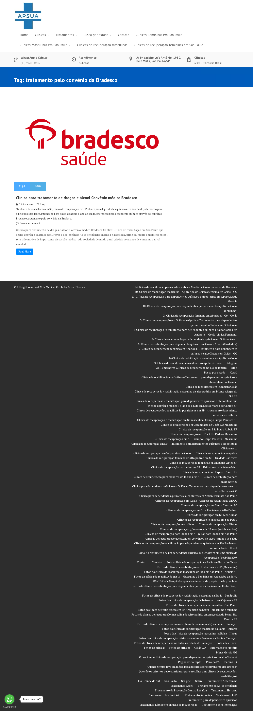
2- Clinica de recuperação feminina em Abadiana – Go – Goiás (200, 315)
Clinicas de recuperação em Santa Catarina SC (209, 505)
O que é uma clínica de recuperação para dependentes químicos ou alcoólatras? (188, 657)
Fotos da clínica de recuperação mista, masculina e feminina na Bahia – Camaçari (188, 638)
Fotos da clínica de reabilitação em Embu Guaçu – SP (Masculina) (197, 567)
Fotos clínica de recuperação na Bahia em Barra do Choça (202, 562)
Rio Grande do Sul (149, 681)
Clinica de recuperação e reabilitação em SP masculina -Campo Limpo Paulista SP (187, 420)
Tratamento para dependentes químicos (212, 700)
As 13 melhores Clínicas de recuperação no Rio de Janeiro (191, 368)
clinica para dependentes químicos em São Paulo (115, 209)
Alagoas (232, 363)
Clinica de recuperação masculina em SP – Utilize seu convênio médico (194, 467)
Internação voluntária (223, 648)
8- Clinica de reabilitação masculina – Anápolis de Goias (203, 358)
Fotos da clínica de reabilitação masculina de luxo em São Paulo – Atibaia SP (190, 572)
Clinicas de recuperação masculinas (102, 45)
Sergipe (186, 681)
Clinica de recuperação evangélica (216, 453)
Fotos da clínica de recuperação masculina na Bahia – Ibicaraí (199, 629)
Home (24, 35)
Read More (24, 251)
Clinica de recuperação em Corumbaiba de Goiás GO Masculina (199, 424)
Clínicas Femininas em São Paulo (159, 35)
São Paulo (170, 681)
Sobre (199, 681)
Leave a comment (30, 223)
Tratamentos (65, 35)
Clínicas (40, 35)
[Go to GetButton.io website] (9, 707)
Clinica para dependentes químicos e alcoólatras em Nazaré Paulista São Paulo (188, 496)
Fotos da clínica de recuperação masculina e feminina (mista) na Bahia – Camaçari (187, 624)
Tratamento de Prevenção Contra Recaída (181, 690)
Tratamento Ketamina (198, 695)
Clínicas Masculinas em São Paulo (43, 45)
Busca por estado (96, 35)
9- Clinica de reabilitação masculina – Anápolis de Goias (188, 363)
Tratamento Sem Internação (219, 704)
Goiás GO (200, 648)
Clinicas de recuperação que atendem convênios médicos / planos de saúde (191, 538)
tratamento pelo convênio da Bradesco (50, 218)
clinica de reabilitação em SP (36, 209)
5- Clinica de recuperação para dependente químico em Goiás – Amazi (194, 339)
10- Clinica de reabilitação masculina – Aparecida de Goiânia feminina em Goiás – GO (186, 292)
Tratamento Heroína (224, 690)
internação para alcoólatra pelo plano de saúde (68, 214)
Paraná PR (230, 662)
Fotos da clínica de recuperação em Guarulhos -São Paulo (201, 605)
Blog (42, 204)
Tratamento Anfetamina (222, 681)
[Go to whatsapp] (9, 699)
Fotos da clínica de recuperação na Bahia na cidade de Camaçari (173, 643)
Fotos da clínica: (227, 643)
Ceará (233, 372)
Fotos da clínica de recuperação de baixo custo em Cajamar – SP (198, 600)
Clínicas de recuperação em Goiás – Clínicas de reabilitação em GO (196, 500)
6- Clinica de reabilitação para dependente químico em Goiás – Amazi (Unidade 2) (187, 344)
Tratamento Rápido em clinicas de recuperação (168, 704)
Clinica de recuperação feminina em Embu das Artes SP (203, 462)
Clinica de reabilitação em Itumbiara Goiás (211, 387)
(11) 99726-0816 (30, 63)
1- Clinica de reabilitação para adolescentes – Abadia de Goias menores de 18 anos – (185, 287)
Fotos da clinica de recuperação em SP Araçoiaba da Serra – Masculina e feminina (187, 610)
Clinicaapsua (26, 204)
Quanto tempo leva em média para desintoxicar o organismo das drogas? (192, 666)
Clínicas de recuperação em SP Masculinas (211, 515)
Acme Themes (76, 287)
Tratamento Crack (181, 685)
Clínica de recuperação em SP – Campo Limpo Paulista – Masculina (196, 439)
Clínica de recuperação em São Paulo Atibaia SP (208, 429)
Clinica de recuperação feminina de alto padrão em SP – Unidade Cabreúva (191, 458)
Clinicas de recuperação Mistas (218, 524)
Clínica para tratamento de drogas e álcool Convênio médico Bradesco (76, 197)
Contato (123, 35)
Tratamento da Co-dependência (217, 685)
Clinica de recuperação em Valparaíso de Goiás (162, 453)
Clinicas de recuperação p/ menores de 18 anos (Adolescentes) (198, 529)
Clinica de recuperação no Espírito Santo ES (210, 472)
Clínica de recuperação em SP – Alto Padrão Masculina (203, 434)
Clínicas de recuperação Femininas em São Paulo (207, 519)
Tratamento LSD (226, 695)
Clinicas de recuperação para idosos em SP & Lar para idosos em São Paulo (191, 534)
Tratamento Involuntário (164, 695)
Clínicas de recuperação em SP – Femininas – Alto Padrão (201, 510)
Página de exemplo (189, 662)
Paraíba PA (213, 662)
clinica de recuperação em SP (70, 209)
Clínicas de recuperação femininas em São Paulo (168, 45)
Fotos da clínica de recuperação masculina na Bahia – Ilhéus (200, 633)
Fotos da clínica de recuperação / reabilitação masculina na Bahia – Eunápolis (189, 595)
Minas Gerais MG (226, 652)
